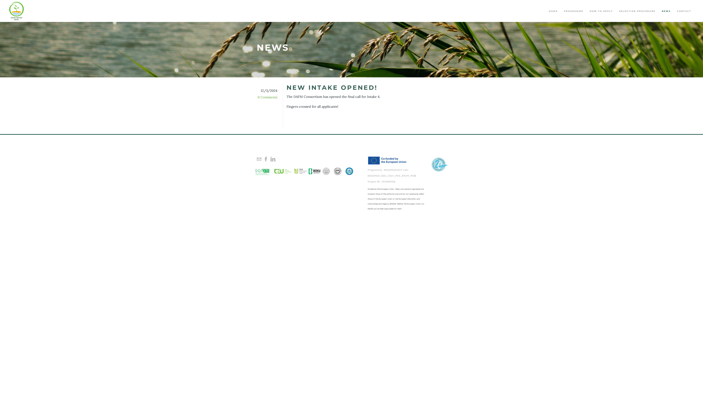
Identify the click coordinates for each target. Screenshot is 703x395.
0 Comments (267, 97)
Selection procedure (637, 11)
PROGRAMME (573, 11)
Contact (684, 11)
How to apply (601, 11)
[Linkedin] (273, 159)
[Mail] (259, 159)
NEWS (666, 11)
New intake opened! (332, 87)
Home (553, 11)
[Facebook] (266, 159)
